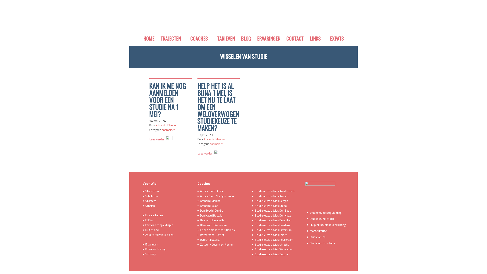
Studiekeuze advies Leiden (271, 235)
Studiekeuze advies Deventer (273, 220)
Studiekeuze (318, 237)
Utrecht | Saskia (210, 239)
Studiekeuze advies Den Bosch (273, 210)
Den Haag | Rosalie (211, 215)
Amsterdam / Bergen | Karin (217, 196)
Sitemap (150, 254)
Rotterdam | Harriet (212, 235)
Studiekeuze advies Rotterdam (274, 239)
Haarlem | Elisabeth (212, 220)
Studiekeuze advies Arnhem (272, 196)
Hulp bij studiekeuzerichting (328, 225)
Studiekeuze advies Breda (271, 206)
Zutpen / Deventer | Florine (216, 244)
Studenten (152, 191)
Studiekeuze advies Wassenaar (274, 249)
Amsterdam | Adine (212, 191)
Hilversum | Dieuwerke (213, 225)
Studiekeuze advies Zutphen (272, 254)
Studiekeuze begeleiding (326, 212)
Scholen (150, 206)
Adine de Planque (166, 125)
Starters (150, 201)
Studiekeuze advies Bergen (271, 201)
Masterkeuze (318, 231)
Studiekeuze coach (322, 219)
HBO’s (149, 220)
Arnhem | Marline (210, 201)
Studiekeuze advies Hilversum (273, 230)
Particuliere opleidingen (159, 225)
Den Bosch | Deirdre (211, 210)
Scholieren (151, 196)
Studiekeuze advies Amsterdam (274, 191)
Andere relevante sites (159, 235)
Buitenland (152, 230)
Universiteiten (154, 215)
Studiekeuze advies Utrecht (272, 244)
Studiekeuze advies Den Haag (273, 215)
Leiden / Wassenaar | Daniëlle (218, 230)
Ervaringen (151, 244)
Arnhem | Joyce (209, 206)
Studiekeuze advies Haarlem (272, 225)
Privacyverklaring (155, 249)
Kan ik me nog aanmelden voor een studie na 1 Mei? (167, 100)
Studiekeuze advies (322, 243)
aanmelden (168, 129)
